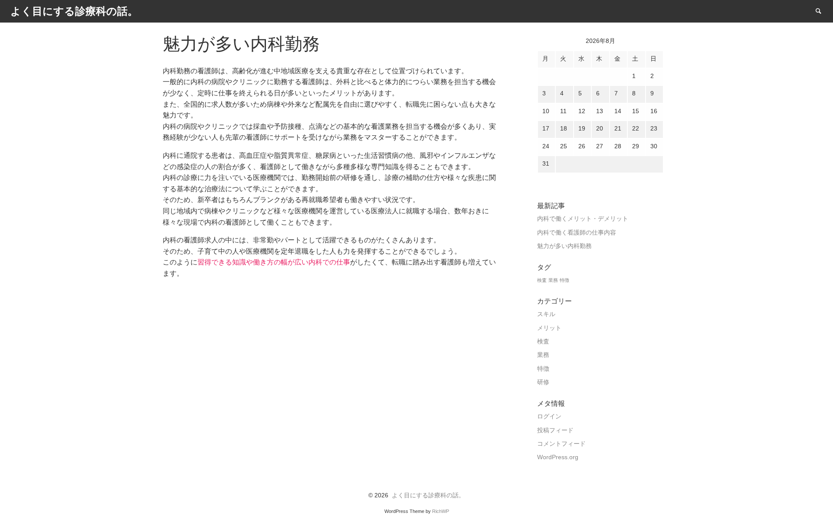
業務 (553, 280)
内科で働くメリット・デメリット (582, 219)
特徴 (564, 280)
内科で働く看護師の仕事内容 (576, 232)
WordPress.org (557, 457)
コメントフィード (561, 444)
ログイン (549, 416)
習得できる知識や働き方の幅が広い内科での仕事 (273, 262)
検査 (542, 280)
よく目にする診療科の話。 (428, 495)
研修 (543, 382)
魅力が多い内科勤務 (564, 246)
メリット (549, 328)
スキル (546, 314)
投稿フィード (555, 430)
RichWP (440, 511)
